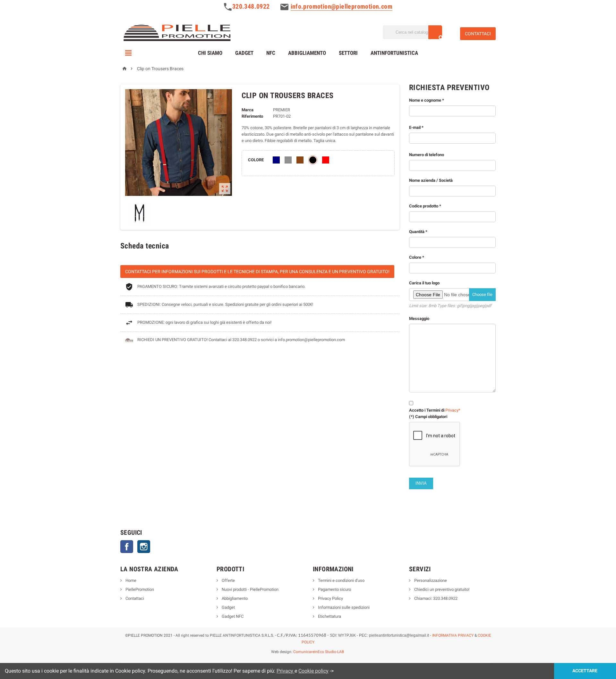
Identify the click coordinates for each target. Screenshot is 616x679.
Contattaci (134, 598)
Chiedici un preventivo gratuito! (441, 589)
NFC (270, 53)
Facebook (126, 546)
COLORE (256, 159)
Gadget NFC (232, 616)
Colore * (450, 337)
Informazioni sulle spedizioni (343, 607)
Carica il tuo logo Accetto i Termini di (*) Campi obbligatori (450, 350)
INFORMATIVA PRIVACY (453, 635)
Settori (348, 53)
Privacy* (452, 410)
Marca (247, 109)
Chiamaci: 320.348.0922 (435, 598)
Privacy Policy (330, 598)
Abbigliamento (307, 53)
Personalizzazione (430, 580)
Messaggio (419, 318)
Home (130, 580)
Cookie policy (313, 671)
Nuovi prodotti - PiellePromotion (249, 589)
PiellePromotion (139, 589)
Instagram (143, 546)
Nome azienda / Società (431, 180)
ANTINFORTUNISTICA (394, 53)
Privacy (286, 671)
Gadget (244, 53)
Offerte (228, 580)
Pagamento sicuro (334, 589)
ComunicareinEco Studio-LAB (318, 652)
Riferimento (252, 116)
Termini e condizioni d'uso (340, 580)
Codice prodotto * (425, 206)
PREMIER (281, 109)
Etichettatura (329, 616)
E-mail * (416, 127)
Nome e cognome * (426, 100)
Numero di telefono (450, 285)
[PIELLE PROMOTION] (176, 31)
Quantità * (450, 324)
